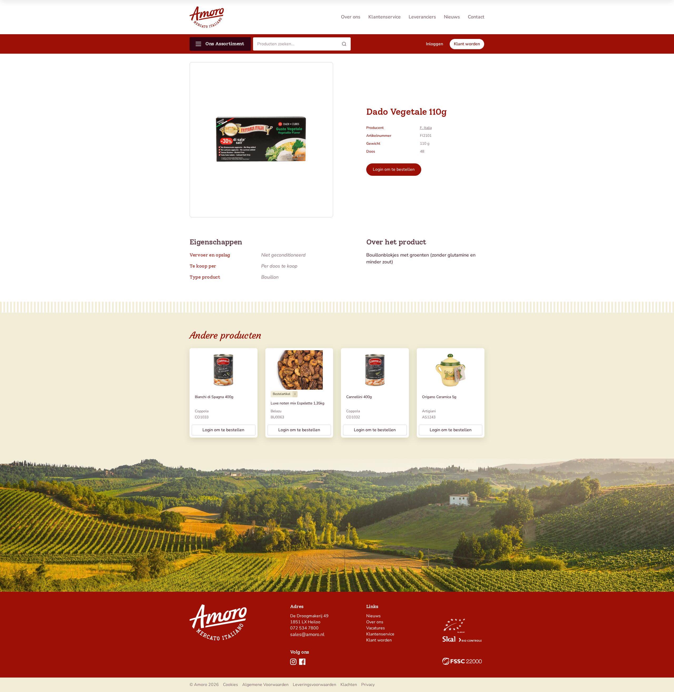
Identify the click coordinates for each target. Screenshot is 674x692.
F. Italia (426, 127)
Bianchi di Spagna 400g (214, 396)
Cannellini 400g (359, 396)
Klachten (348, 685)
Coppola (202, 411)
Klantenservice (384, 17)
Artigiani (429, 411)
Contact (476, 17)
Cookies (230, 685)
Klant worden (379, 640)
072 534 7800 (304, 628)
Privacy (368, 685)
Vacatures (375, 628)
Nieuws (452, 17)
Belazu (276, 411)
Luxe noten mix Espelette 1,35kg (297, 403)
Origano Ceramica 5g (439, 396)
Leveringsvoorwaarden (314, 685)
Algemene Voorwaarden (265, 685)
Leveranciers (422, 17)
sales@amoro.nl (307, 634)
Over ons (350, 17)
